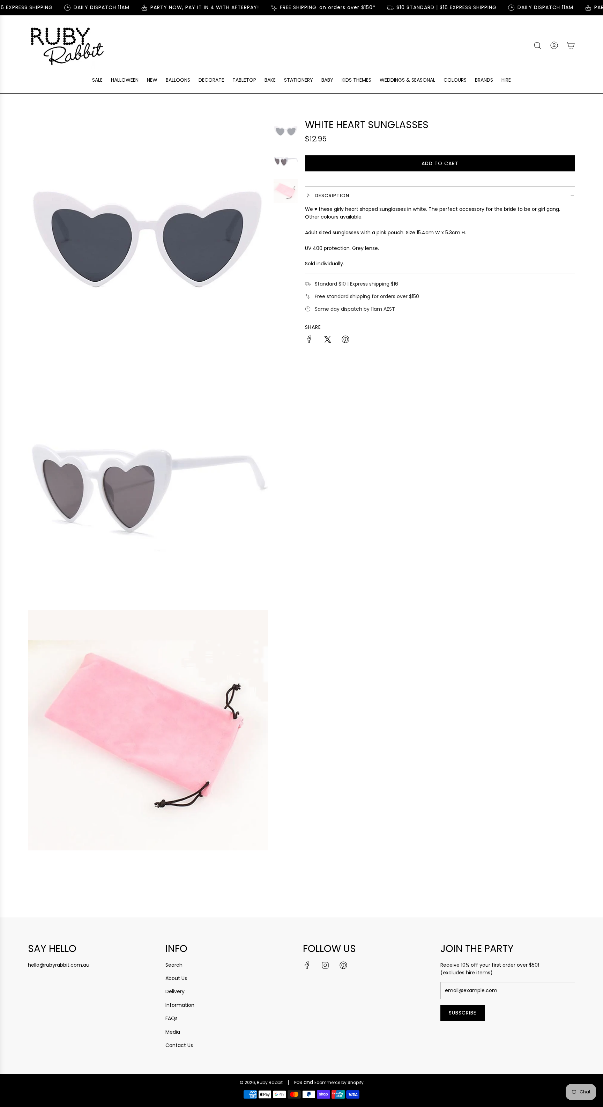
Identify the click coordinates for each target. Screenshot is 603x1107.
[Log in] (554, 45)
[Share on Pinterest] (345, 340)
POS (298, 1082)
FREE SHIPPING (288, 7)
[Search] (537, 45)
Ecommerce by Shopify (339, 1082)
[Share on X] (327, 340)
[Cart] (571, 45)
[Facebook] (307, 965)
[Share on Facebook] (309, 340)
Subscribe (462, 1012)
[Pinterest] (343, 965)
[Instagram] (325, 965)
